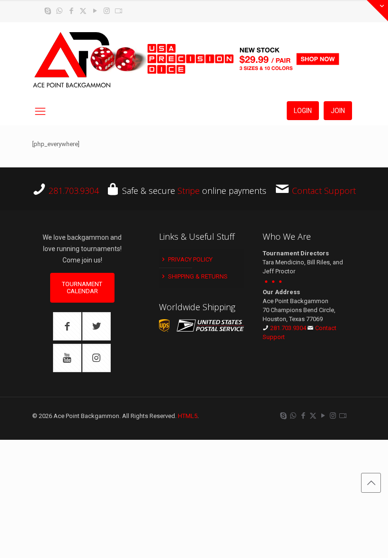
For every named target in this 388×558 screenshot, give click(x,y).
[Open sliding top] (377, 10)
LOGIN (303, 110)
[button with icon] (67, 326)
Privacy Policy (189, 259)
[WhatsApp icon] (59, 11)
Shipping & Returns (197, 276)
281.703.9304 (74, 190)
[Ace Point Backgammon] (72, 60)
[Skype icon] (47, 11)
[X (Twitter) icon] (83, 11)
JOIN (338, 110)
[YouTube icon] (94, 11)
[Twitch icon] (118, 11)
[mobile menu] (40, 112)
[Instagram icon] (106, 11)
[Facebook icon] (71, 11)
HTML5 (187, 415)
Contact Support (324, 190)
